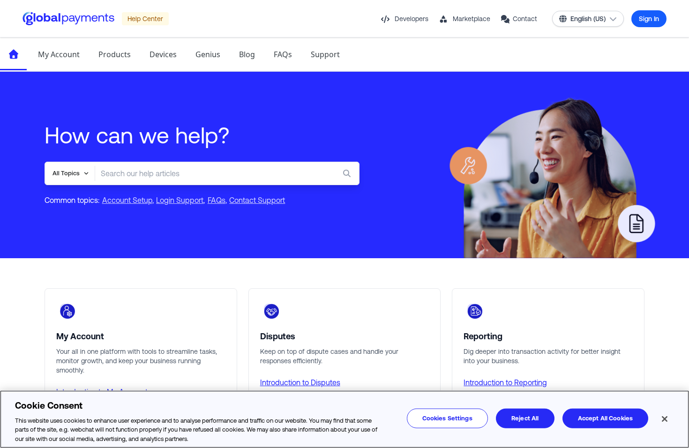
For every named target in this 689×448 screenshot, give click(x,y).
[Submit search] (348, 173)
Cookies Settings (447, 418)
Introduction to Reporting (505, 382)
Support (325, 54)
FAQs (283, 54)
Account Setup (127, 200)
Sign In (649, 18)
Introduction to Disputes (300, 382)
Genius (207, 54)
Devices (163, 54)
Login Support (179, 200)
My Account (59, 54)
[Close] (665, 419)
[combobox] (208, 173)
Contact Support (257, 200)
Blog (247, 54)
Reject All (525, 418)
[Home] (13, 54)
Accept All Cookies (605, 418)
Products (114, 54)
